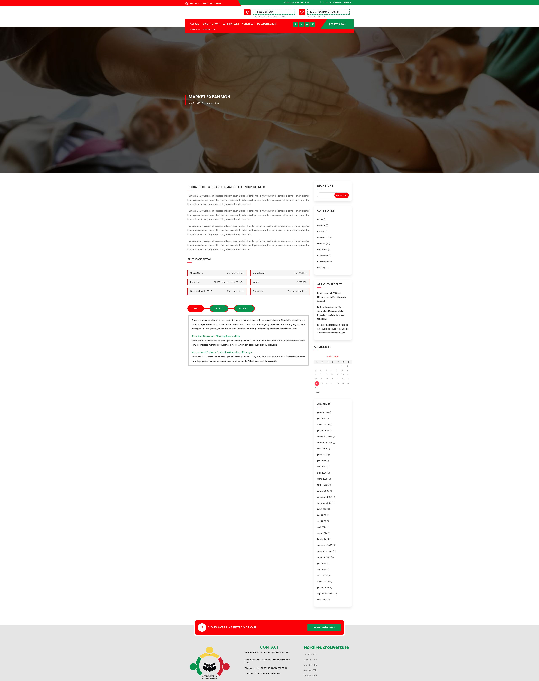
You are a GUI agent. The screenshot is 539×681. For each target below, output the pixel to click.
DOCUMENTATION (266, 24)
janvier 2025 (323, 491)
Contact (244, 308)
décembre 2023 (324, 545)
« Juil (316, 392)
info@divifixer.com (297, 2)
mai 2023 (321, 569)
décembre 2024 (324, 497)
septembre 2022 (325, 593)
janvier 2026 (323, 430)
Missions (321, 243)
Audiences (322, 237)
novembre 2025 (324, 442)
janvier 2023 (323, 587)
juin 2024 (321, 515)
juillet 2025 (322, 454)
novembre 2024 (324, 503)
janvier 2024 (323, 539)
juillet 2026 (322, 412)
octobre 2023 (323, 557)
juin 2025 (321, 460)
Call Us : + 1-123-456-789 (337, 2)
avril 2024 (321, 527)
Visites (320, 267)
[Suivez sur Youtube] (307, 24)
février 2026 (323, 424)
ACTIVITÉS (247, 24)
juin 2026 (321, 418)
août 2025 (322, 448)
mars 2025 (322, 479)
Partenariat (322, 255)
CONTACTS (209, 29)
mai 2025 (321, 467)
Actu (319, 219)
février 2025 (323, 485)
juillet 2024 (322, 509)
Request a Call (337, 24)
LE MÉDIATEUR (230, 24)
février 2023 (323, 581)
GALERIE (194, 29)
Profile (219, 308)
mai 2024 (321, 521)
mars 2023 (322, 575)
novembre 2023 (324, 551)
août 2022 (322, 599)
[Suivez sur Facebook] (295, 24)
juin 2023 (321, 563)
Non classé (322, 249)
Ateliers (320, 231)
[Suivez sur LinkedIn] (301, 24)
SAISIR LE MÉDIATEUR (324, 627)
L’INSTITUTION (210, 24)
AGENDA (321, 225)
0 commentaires (210, 103)
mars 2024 (322, 533)
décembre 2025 (324, 436)
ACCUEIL (194, 24)
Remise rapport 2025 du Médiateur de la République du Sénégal (331, 297)
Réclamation (323, 261)
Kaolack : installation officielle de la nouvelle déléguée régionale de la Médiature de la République (332, 329)
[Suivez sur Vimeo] (312, 24)
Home (196, 308)
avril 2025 (321, 473)
